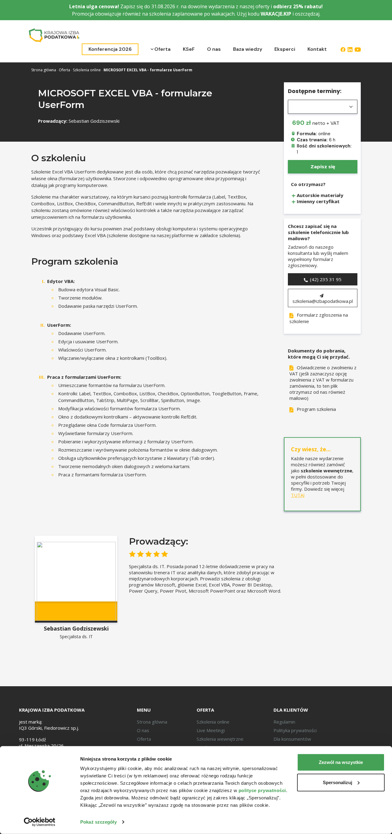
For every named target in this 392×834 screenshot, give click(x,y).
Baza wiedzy (247, 49)
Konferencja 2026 (110, 49)
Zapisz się (323, 166)
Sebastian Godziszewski (94, 121)
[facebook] (343, 49)
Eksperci (284, 49)
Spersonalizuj (337, 782)
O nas (214, 49)
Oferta (162, 49)
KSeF (189, 49)
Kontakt (317, 49)
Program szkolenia (316, 409)
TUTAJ (297, 495)
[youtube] (358, 49)
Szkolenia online (87, 70)
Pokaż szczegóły (98, 822)
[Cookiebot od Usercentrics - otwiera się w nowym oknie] (39, 822)
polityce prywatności (262, 790)
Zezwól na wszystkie (341, 762)
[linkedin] (350, 49)
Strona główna (43, 70)
